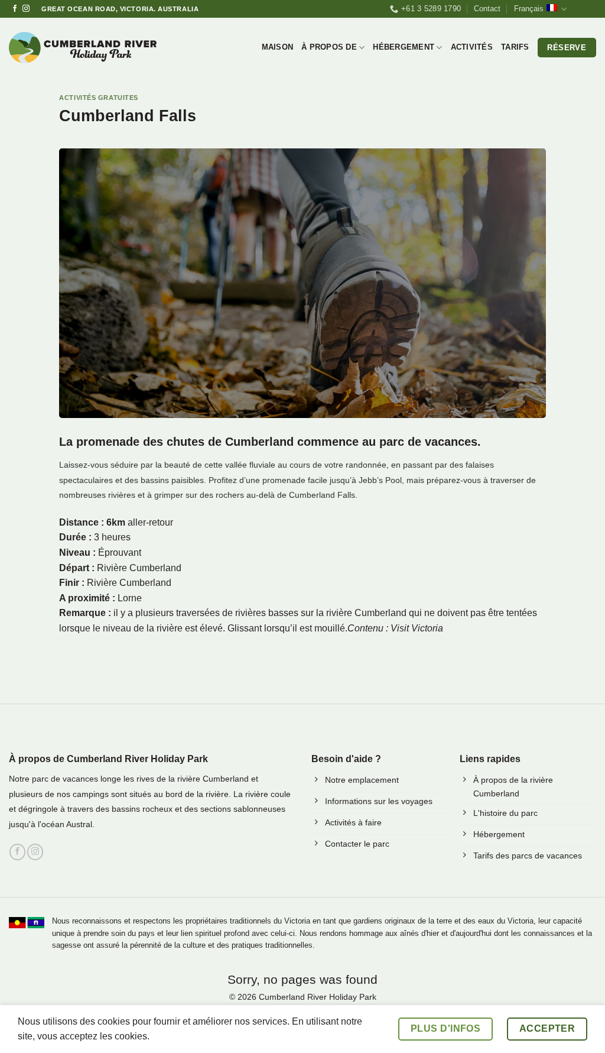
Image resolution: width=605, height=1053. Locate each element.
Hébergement (403, 47)
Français (529, 8)
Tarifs (515, 47)
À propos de (329, 47)
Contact (487, 8)
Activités (472, 47)
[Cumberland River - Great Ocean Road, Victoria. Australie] (83, 48)
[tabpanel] (302, 575)
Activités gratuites (98, 97)
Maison (278, 47)
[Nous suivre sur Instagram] (26, 9)
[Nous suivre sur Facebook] (14, 9)
